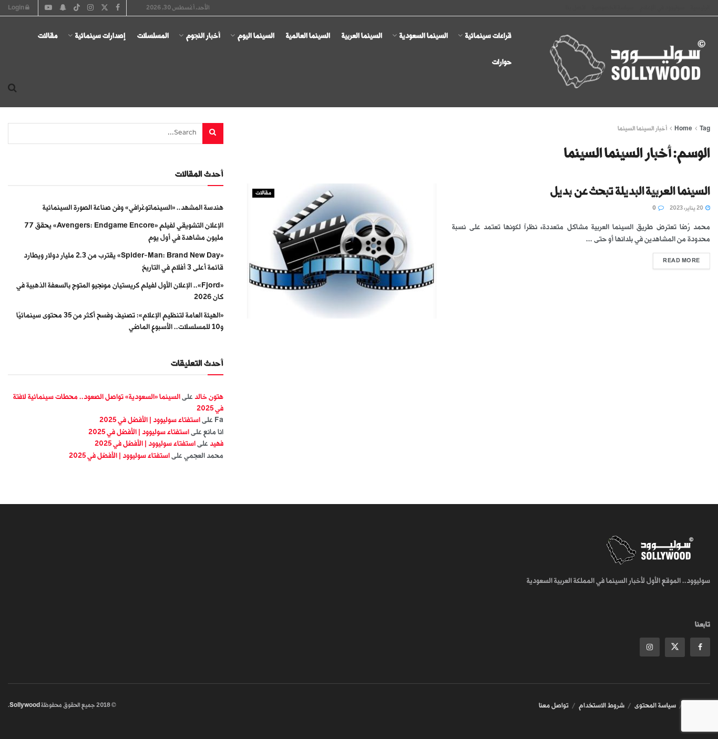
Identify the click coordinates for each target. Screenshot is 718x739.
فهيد (216, 443)
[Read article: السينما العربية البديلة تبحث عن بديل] (341, 251)
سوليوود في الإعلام (662, 7)
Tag (705, 128)
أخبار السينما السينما (642, 128)
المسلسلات (153, 35)
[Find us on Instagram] (650, 647)
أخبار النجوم (203, 35)
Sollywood (24, 705)
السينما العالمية (308, 35)
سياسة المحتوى (655, 705)
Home (683, 128)
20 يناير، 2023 (687, 208)
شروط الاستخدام (601, 705)
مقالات (48, 35)
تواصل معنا (554, 705)
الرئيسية (700, 7)
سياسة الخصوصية (612, 7)
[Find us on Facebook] (700, 647)
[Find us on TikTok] (77, 8)
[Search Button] (12, 88)
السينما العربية (362, 35)
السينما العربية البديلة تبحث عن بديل (630, 191)
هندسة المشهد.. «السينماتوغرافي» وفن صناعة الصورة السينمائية (133, 207)
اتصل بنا (576, 7)
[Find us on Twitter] (675, 647)
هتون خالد (208, 397)
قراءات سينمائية (488, 35)
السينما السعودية (423, 35)
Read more (676, 258)
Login (16, 7)
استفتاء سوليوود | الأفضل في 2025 (149, 420)
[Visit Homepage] (618, 62)
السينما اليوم (256, 35)
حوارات (501, 62)
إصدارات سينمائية (100, 35)
